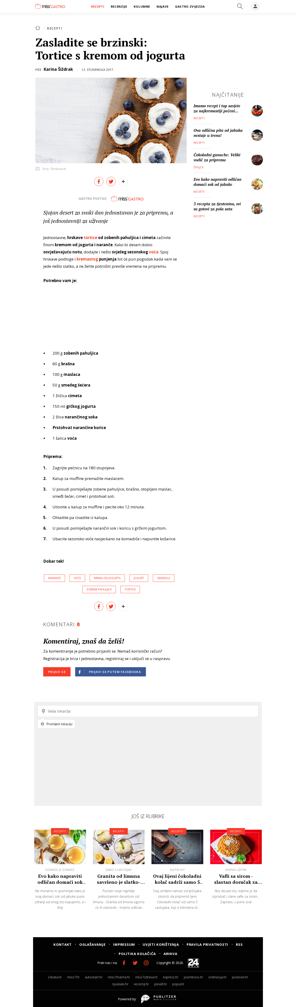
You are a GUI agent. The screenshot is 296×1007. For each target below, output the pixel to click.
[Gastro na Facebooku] (124, 962)
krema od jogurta (107, 578)
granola (163, 578)
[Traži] (240, 6)
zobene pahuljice (99, 589)
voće (77, 578)
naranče (54, 578)
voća (153, 252)
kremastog (87, 259)
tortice (90, 237)
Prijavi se (57, 672)
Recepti (54, 28)
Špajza (199, 167)
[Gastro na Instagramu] (146, 962)
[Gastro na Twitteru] (135, 962)
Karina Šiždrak (58, 69)
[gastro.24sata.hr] (49, 6)
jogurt (139, 578)
